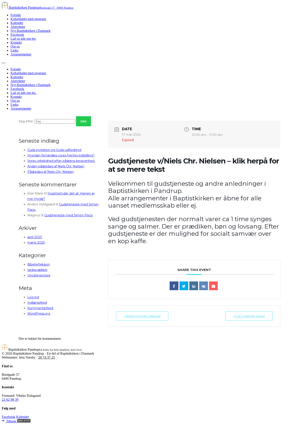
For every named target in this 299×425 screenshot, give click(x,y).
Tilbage (11, 421)
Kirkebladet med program (28, 19)
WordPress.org (38, 314)
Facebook (17, 34)
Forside (16, 15)
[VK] (203, 285)
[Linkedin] (193, 285)
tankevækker (37, 270)
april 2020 (34, 237)
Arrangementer (21, 54)
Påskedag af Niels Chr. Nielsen (50, 172)
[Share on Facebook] (174, 285)
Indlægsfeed (37, 303)
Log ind (33, 297)
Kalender (17, 23)
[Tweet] (183, 285)
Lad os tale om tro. (23, 38)
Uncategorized (38, 275)
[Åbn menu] (3, 63)
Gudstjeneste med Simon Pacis (68, 215)
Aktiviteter (18, 27)
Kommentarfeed (40, 308)
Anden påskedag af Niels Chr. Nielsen (55, 166)
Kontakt (16, 42)
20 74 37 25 (46, 357)
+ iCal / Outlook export (249, 316)
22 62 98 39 (10, 399)
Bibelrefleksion (38, 264)
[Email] (213, 285)
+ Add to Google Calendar (142, 316)
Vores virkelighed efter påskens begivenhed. (61, 161)
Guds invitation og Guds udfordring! (54, 150)
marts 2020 (36, 243)
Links (14, 50)
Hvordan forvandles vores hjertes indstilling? (61, 155)
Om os (15, 46)
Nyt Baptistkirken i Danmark (31, 31)
